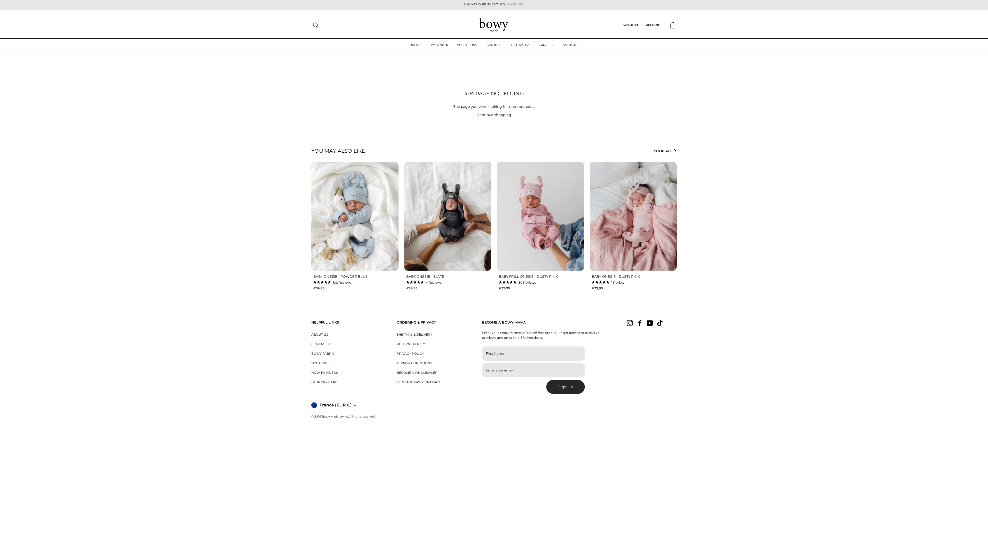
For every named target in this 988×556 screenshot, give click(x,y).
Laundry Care (324, 382)
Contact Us (321, 344)
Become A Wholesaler (417, 373)
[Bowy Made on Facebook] (640, 323)
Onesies (416, 45)
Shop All (663, 151)
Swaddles (494, 45)
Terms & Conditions (414, 363)
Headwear (520, 45)
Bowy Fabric (323, 353)
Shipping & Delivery (414, 334)
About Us (319, 334)
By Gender (439, 45)
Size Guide (320, 363)
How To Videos (324, 373)
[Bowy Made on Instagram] (630, 323)
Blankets (545, 45)
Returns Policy (411, 344)
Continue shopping (494, 114)
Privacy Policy (410, 353)
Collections (467, 45)
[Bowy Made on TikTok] (660, 323)
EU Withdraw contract (418, 382)
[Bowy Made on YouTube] (650, 323)
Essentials (570, 45)
